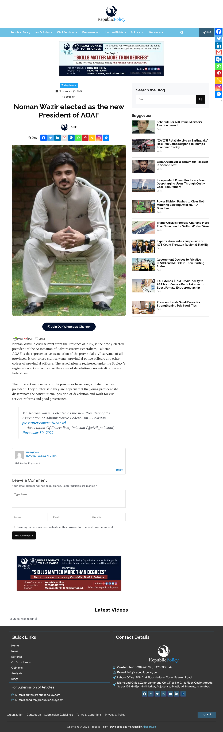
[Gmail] (64, 138)
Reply (119, 470)
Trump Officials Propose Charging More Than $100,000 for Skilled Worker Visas (183, 224)
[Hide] (221, 101)
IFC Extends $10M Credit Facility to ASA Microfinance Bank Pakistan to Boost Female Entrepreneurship (180, 284)
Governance (90, 32)
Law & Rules (42, 32)
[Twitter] (50, 138)
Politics (135, 32)
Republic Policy (20, 32)
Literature (154, 32)
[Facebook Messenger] (106, 138)
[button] (182, 32)
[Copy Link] (92, 138)
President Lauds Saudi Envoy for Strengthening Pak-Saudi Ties (178, 304)
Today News (68, 85)
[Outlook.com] (71, 138)
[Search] (200, 99)
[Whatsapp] (78, 138)
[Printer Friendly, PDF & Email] (29, 338)
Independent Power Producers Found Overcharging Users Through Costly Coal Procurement (182, 184)
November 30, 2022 (37, 432)
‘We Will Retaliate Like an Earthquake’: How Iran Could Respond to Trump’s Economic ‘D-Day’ (183, 144)
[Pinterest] (85, 138)
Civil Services (66, 32)
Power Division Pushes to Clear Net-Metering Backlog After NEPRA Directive (181, 205)
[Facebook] (43, 138)
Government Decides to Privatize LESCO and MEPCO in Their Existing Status (180, 263)
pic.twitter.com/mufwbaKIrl (44, 423)
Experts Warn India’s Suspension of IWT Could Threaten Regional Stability (183, 243)
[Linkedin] (57, 138)
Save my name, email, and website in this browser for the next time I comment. (65, 527)
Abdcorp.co (149, 726)
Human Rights (114, 32)
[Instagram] (99, 138)
